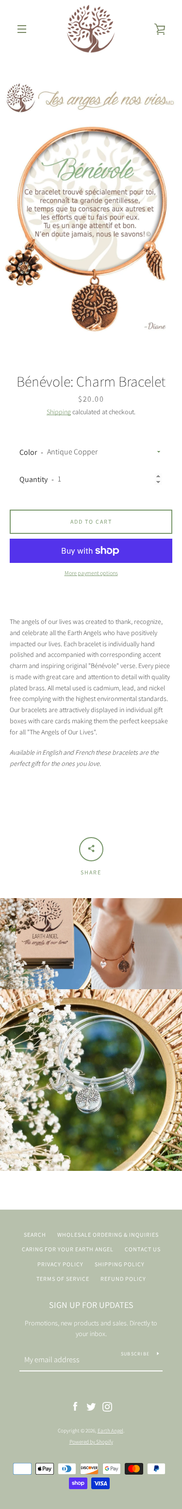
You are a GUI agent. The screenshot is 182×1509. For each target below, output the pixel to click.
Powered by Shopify (91, 1441)
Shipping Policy (120, 1264)
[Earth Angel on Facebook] (75, 1405)
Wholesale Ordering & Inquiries (108, 1234)
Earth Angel (110, 1430)
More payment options (91, 572)
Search (35, 1234)
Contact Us (143, 1249)
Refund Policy (123, 1278)
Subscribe (135, 1354)
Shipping (59, 411)
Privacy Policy (60, 1264)
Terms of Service (62, 1278)
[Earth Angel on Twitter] (91, 1405)
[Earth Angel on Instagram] (107, 1405)
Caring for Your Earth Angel (68, 1249)
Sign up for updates (91, 1304)
